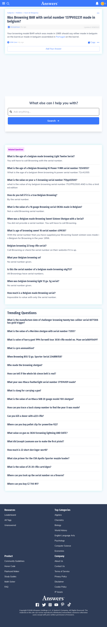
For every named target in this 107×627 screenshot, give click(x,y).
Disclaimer (59, 581)
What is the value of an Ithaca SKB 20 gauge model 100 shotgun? (40, 399)
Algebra (58, 515)
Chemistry (59, 520)
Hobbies (19, 13)
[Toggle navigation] (3, 3)
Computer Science (63, 546)
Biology (58, 525)
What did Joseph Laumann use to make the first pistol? (35, 441)
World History (61, 530)
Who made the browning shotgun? (24, 365)
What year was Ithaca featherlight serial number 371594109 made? (41, 382)
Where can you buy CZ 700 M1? (23, 483)
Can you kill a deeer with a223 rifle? (25, 416)
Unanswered (10, 525)
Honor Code (9, 566)
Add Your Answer (53, 49)
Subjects (10, 13)
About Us (59, 561)
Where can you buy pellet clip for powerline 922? (32, 424)
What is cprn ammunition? (20, 348)
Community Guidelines (14, 561)
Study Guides (10, 576)
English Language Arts (65, 535)
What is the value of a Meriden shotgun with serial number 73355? (41, 331)
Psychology (60, 540)
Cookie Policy (60, 587)
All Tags (7, 520)
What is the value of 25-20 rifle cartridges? (29, 466)
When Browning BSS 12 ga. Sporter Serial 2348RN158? (34, 356)
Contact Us (60, 566)
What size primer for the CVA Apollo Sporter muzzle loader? (38, 458)
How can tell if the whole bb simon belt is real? (31, 373)
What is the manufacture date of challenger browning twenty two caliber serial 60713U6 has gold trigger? (52, 321)
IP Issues (59, 592)
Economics (59, 551)
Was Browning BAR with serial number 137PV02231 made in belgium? (51, 19)
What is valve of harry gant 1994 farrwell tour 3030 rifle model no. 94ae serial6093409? (52, 339)
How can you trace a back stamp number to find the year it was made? (43, 407)
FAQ (6, 587)
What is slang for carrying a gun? (24, 390)
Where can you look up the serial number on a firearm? (35, 475)
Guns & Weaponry (31, 13)
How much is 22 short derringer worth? (27, 449)
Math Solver (9, 581)
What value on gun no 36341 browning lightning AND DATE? (37, 432)
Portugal (60, 36)
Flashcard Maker (11, 571)
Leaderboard (10, 515)
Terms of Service (62, 571)
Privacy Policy (61, 576)
